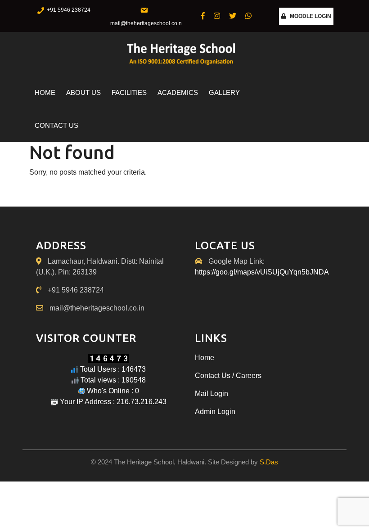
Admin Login (215, 411)
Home (45, 92)
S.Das (269, 462)
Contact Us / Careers (228, 375)
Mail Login (211, 393)
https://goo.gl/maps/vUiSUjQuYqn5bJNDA (262, 272)
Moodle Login (310, 16)
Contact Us (56, 125)
